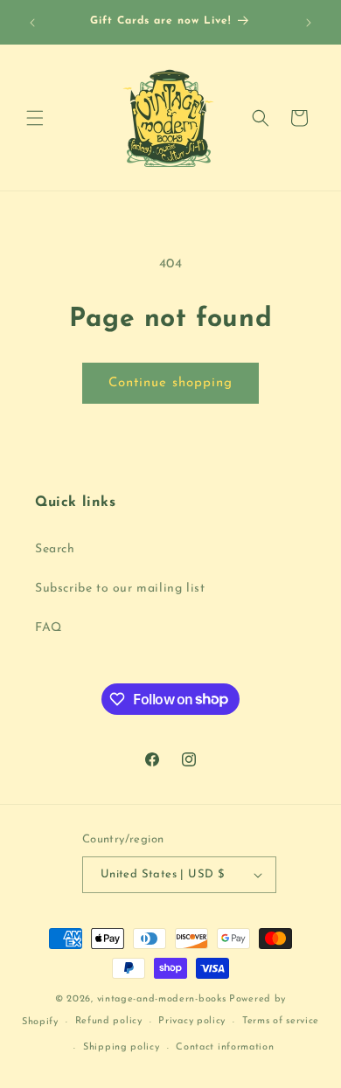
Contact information (225, 1047)
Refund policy (109, 1021)
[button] (35, 118)
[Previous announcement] (32, 22)
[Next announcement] (308, 22)
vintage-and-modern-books (161, 999)
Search (55, 549)
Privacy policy (192, 1021)
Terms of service (280, 1021)
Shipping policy (121, 1047)
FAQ (48, 627)
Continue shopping (170, 383)
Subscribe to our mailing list (120, 588)
